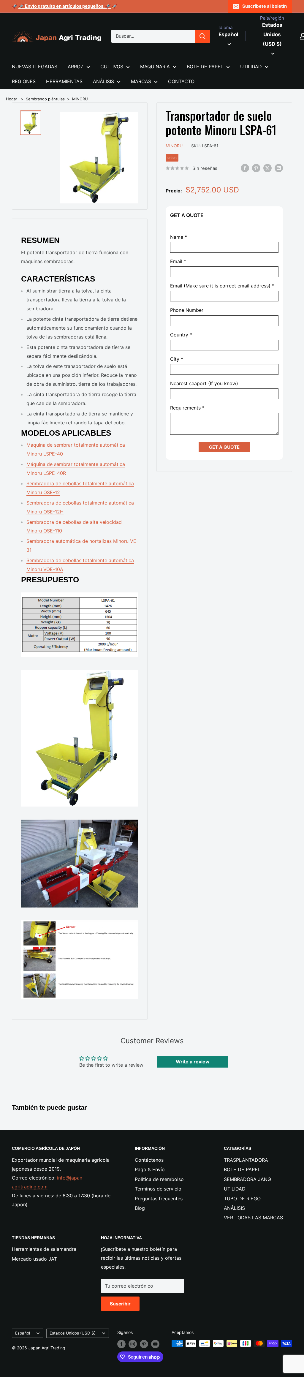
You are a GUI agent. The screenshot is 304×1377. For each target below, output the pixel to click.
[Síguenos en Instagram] (133, 1344)
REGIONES (24, 81)
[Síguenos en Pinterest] (144, 1344)
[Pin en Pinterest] (256, 168)
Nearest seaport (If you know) (204, 383)
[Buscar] (202, 36)
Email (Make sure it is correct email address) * (222, 286)
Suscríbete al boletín (264, 6)
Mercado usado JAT (34, 1259)
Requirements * (187, 408)
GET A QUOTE (224, 447)
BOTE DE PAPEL (205, 66)
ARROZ (75, 66)
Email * (178, 261)
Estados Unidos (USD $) (73, 1333)
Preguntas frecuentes (159, 1198)
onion (172, 157)
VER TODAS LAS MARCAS (253, 1218)
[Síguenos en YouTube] (155, 1344)
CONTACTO (181, 81)
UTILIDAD (251, 66)
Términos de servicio (158, 1189)
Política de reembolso (159, 1179)
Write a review (193, 1062)
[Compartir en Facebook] (245, 168)
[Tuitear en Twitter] (267, 168)
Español (22, 1333)
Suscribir (120, 1304)
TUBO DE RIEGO (242, 1198)
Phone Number (186, 310)
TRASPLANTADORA (246, 1160)
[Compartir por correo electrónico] (279, 168)
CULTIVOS (111, 66)
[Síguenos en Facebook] (121, 1344)
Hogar (11, 99)
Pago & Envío (150, 1169)
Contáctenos (149, 1160)
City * (176, 359)
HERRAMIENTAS (64, 81)
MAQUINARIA (155, 66)
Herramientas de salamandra (44, 1249)
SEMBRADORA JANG (247, 1179)
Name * (178, 237)
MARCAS (141, 81)
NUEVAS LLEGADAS (34, 66)
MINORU (80, 99)
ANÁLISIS (103, 81)
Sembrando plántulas (45, 99)
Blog (140, 1208)
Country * (181, 335)
